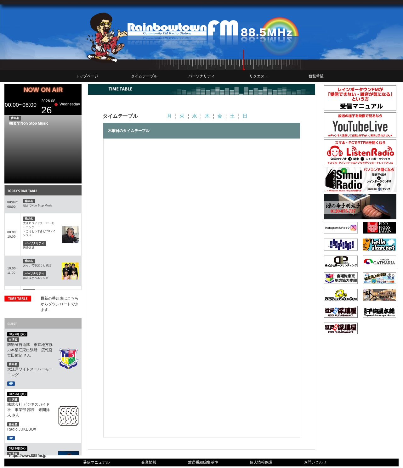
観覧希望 (316, 76)
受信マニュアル (96, 462)
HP (11, 383)
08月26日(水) (17, 334)
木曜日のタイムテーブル (129, 130)
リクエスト (258, 76)
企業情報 (148, 462)
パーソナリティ (201, 76)
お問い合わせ (315, 462)
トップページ (87, 76)
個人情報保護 (261, 462)
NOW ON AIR (43, 90)
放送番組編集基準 (203, 462)
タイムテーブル (144, 76)
